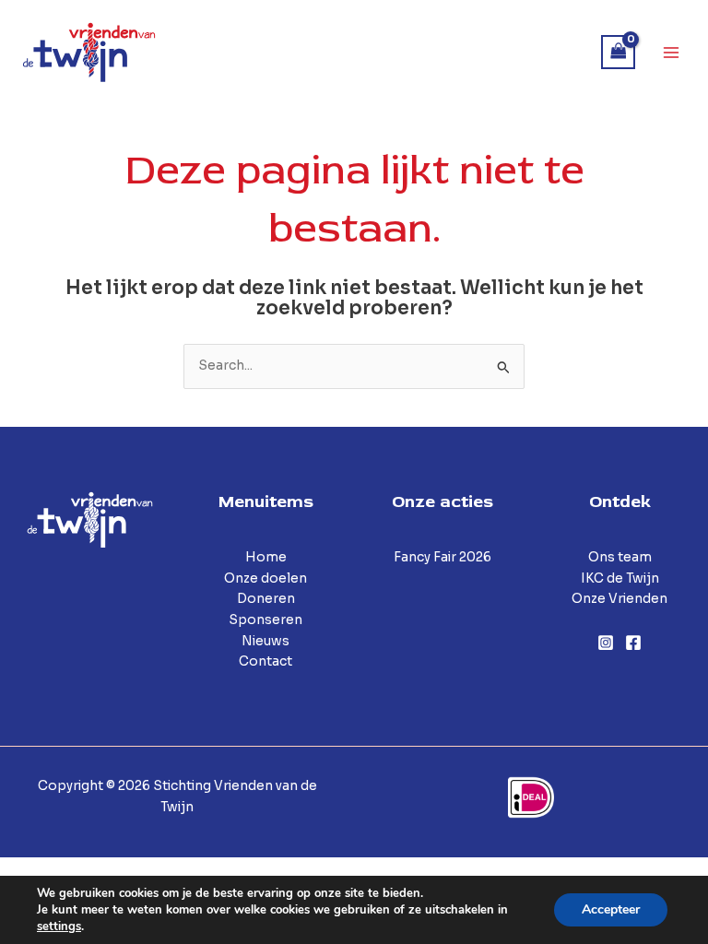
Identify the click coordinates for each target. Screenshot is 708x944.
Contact (265, 661)
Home (266, 557)
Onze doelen (265, 578)
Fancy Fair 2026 (442, 557)
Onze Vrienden (619, 599)
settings (59, 926)
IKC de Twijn (620, 578)
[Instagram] (605, 642)
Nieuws (265, 641)
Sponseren (265, 620)
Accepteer (611, 909)
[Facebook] (633, 642)
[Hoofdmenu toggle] (672, 52)
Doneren (266, 599)
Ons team (620, 557)
